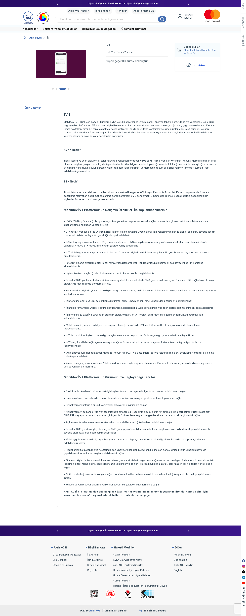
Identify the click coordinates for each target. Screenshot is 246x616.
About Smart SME (144, 10)
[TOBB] (43, 17)
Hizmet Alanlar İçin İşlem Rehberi (131, 570)
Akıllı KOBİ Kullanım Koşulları (128, 565)
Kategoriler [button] (30, 28)
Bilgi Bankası (102, 10)
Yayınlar (122, 10)
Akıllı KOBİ (95, 610)
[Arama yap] (162, 19)
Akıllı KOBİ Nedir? (78, 10)
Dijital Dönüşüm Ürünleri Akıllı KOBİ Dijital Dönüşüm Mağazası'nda (123, 3)
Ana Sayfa (35, 37)
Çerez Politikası (121, 580)
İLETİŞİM (243, 39)
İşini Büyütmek (95, 559)
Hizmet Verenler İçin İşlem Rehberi (132, 575)
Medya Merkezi (182, 554)
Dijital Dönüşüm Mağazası (99, 28)
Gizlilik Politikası (121, 554)
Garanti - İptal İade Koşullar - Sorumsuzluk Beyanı (140, 585)
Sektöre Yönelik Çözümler (60, 28)
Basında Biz (180, 559)
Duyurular (92, 570)
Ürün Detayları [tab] (33, 107)
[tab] (53, 89)
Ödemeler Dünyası (133, 28)
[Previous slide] (57, 4)
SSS (243, 5)
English (178, 570)
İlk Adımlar (93, 554)
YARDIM (243, 21)
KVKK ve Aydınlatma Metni (127, 559)
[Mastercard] (212, 15)
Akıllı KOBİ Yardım (183, 565)
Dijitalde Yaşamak (96, 565)
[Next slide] (188, 4)
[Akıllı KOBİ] (28, 17)
